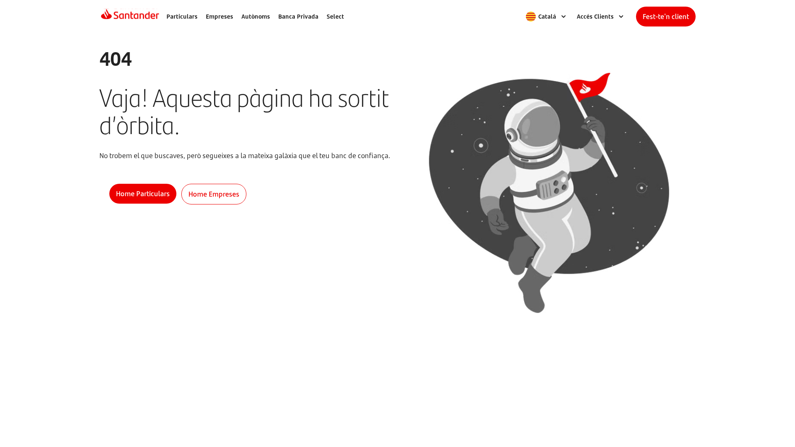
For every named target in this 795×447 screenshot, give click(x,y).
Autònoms (255, 16)
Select (335, 16)
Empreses (219, 16)
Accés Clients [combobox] (595, 16)
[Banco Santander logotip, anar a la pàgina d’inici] (130, 16)
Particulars (182, 16)
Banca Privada (298, 16)
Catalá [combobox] (547, 16)
